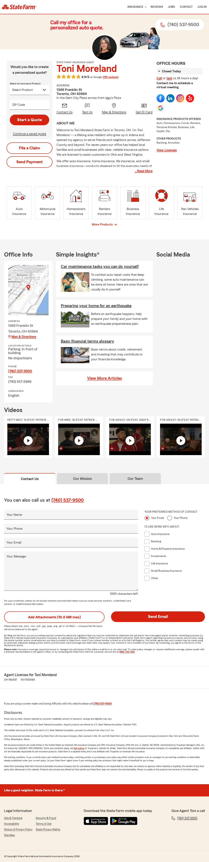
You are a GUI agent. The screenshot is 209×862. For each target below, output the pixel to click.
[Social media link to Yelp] (190, 98)
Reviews (157, 7)
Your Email (14, 542)
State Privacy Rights (48, 829)
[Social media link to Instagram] (180, 98)
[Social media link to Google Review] (161, 108)
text (169, 78)
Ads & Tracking (13, 818)
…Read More (143, 171)
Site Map (9, 835)
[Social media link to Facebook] (161, 98)
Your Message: (17, 556)
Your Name (14, 514)
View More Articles (104, 378)
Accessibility (11, 823)
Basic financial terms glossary (87, 341)
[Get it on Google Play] (123, 821)
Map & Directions (23, 336)
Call (159, 78)
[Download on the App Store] (96, 821)
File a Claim (29, 148)
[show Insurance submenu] (145, 7)
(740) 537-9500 (20, 371)
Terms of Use (43, 823)
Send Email (158, 617)
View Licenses (167, 150)
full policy (79, 748)
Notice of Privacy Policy (18, 829)
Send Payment (29, 162)
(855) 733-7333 (127, 652)
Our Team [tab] (135, 478)
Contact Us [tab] (30, 479)
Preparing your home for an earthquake (96, 306)
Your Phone (14, 528)
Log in (202, 7)
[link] (19, 7)
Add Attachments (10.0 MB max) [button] (54, 617)
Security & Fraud (46, 818)
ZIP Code (18, 104)
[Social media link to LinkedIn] (170, 98)
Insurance (135, 7)
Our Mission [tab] (82, 478)
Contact (186, 7)
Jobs (171, 7)
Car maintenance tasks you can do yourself (100, 267)
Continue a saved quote (29, 133)
